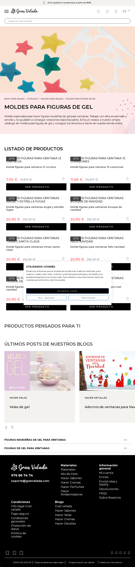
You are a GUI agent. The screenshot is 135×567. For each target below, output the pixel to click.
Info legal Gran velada (21, 508)
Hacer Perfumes (72, 487)
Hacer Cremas (71, 482)
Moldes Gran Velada (52, 99)
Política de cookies (18, 535)
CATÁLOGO (32, 99)
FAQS (103, 493)
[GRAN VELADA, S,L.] (24, 11)
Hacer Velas (63, 515)
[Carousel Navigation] (69, 427)
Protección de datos (21, 527)
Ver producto (37, 186)
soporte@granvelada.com (29, 481)
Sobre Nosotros (110, 497)
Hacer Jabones (71, 478)
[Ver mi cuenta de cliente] (107, 11)
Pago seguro (20, 513)
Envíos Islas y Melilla (108, 483)
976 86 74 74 (22, 475)
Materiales (68, 469)
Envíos (103, 477)
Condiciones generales (19, 519)
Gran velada (63, 506)
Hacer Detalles (65, 523)
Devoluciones (108, 489)
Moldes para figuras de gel (81, 99)
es (125, 11)
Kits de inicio (69, 474)
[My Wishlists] (99, 11)
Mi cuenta (106, 473)
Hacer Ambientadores (71, 492)
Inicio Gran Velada (14, 99)
